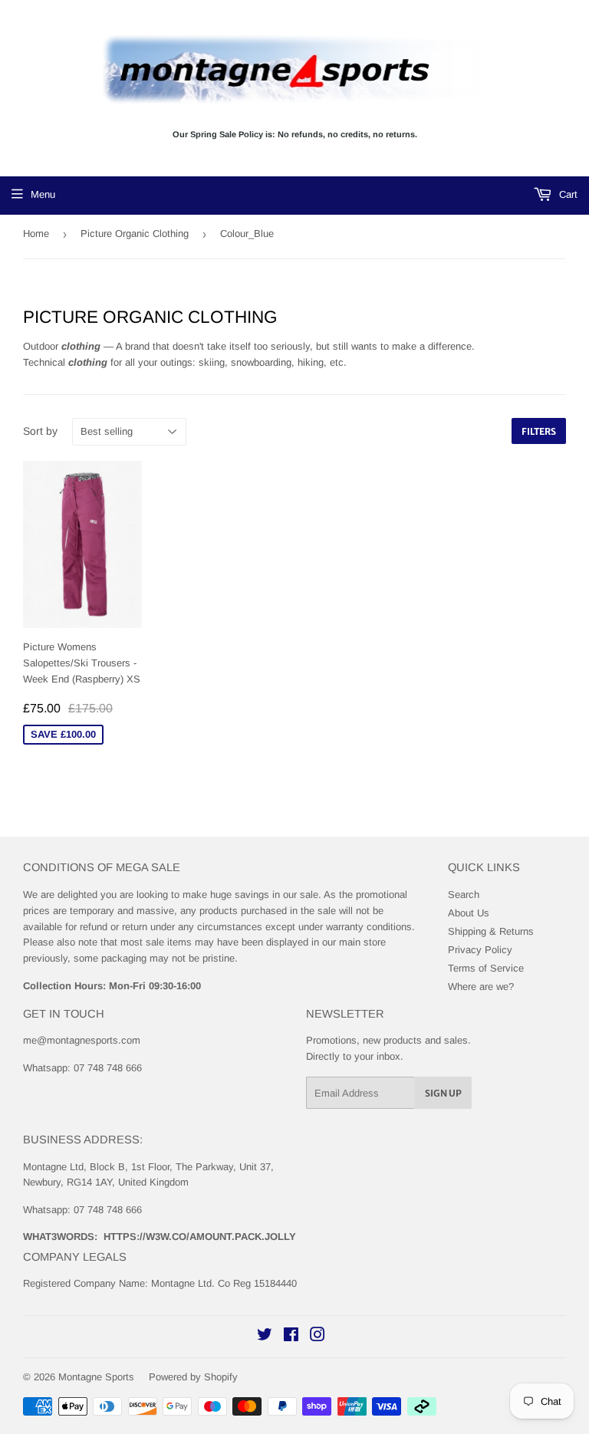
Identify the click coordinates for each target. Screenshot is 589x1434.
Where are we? (481, 986)
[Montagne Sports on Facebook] (291, 1337)
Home (36, 233)
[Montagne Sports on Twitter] (264, 1337)
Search (463, 894)
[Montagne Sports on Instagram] (317, 1337)
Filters (539, 431)
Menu (43, 194)
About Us (468, 913)
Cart (566, 194)
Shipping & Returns (491, 931)
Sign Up (443, 1093)
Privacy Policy (480, 949)
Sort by (40, 431)
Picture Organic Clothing (135, 233)
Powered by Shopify (193, 1377)
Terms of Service (486, 968)
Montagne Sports (96, 1377)
